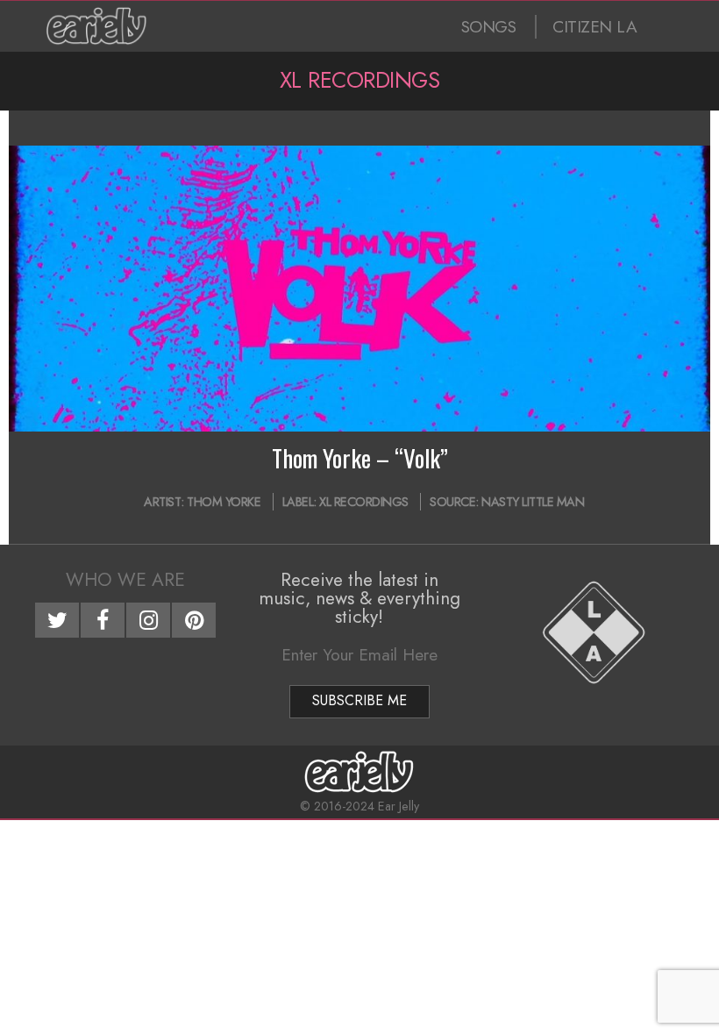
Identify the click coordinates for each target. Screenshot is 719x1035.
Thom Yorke (223, 501)
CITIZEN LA (594, 27)
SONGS (488, 27)
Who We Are (125, 580)
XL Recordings (364, 501)
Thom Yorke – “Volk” (360, 457)
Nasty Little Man (532, 501)
